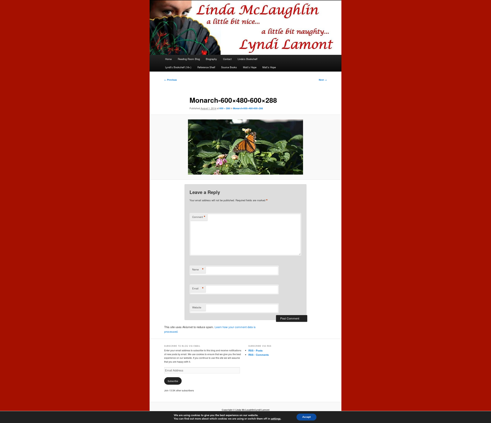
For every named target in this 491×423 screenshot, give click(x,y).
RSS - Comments (258, 354)
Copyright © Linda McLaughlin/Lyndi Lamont (245, 410)
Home (168, 59)
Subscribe (173, 381)
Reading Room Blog (189, 59)
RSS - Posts (255, 350)
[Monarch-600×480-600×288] (245, 147)
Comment (198, 217)
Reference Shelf (206, 67)
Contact (227, 59)
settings (276, 419)
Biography (211, 59)
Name (198, 269)
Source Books (229, 67)
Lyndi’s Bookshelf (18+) (178, 67)
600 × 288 (224, 108)
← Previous (170, 79)
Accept (306, 417)
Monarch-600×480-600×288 (248, 108)
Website (196, 307)
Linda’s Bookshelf (247, 59)
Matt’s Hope (249, 67)
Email (198, 288)
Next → (323, 79)
